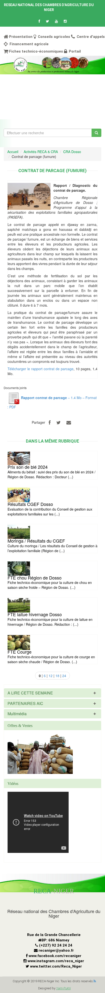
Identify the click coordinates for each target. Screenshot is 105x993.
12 (50, 675)
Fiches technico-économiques (36, 51)
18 (57, 675)
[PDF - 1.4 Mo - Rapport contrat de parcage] (13, 397)
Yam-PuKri (63, 988)
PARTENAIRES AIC (25, 703)
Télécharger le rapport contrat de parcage (41, 368)
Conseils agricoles (53, 36)
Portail (74, 51)
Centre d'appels (90, 36)
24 (64, 675)
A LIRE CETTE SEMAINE (30, 693)
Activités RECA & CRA (41, 151)
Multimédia (17, 713)
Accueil (12, 151)
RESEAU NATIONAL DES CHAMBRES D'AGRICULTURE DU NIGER (49, 7)
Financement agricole (29, 44)
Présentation (20, 36)
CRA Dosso (72, 151)
